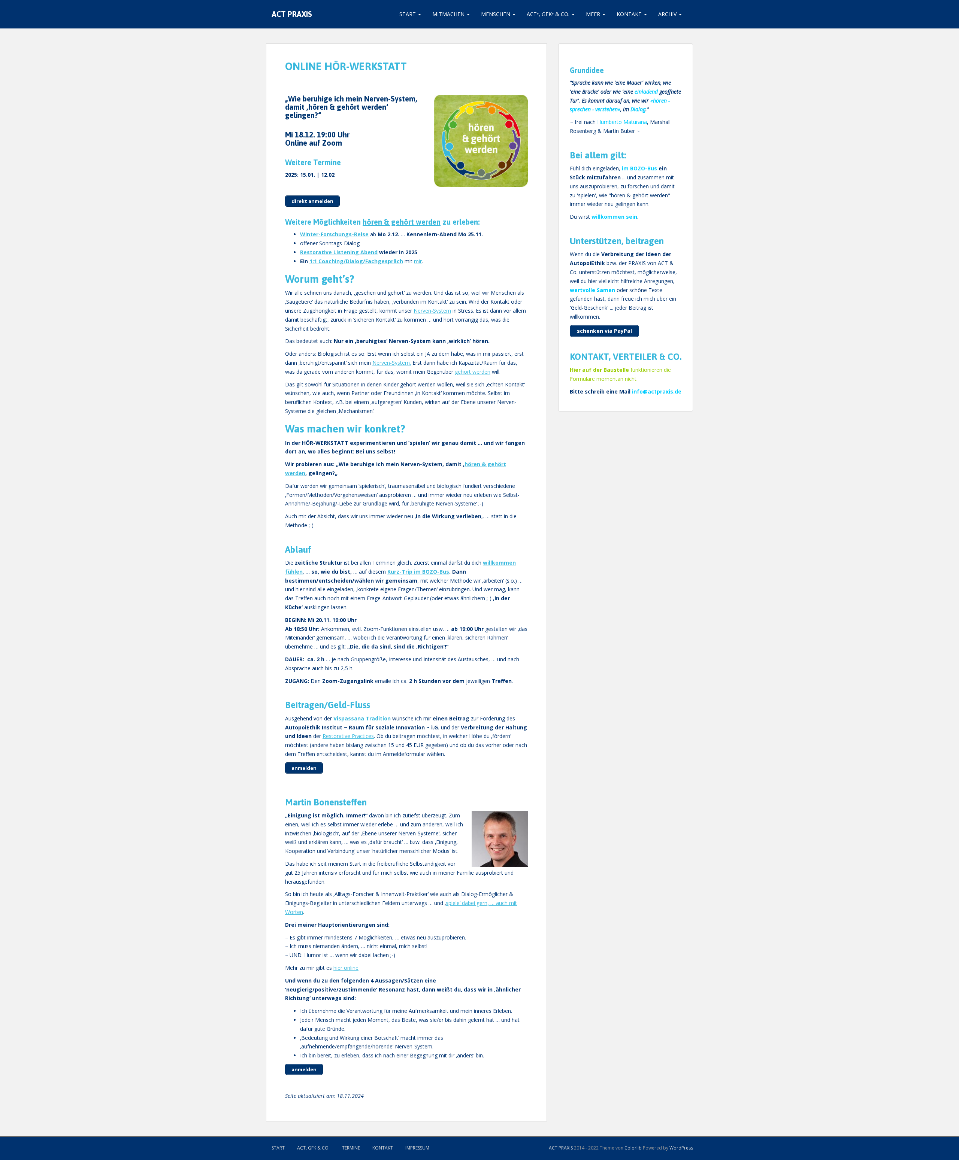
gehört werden (472, 371)
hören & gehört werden (402, 222)
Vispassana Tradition (362, 718)
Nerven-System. (391, 362)
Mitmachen (449, 14)
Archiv (668, 14)
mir (418, 261)
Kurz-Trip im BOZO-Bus (418, 571)
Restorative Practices (348, 736)
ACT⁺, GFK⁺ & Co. (549, 14)
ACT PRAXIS (292, 14)
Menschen (496, 14)
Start (408, 14)
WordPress (681, 1148)
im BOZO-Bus (639, 168)
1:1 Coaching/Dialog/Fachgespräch (356, 261)
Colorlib (633, 1148)
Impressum (417, 1148)
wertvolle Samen (592, 290)
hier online (346, 967)
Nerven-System (432, 310)
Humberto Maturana (622, 121)
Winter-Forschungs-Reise (334, 234)
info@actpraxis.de (656, 391)
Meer (594, 14)
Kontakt (630, 14)
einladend (646, 91)
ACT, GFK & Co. (313, 1148)
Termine (351, 1148)
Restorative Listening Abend (339, 252)
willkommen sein (614, 216)
